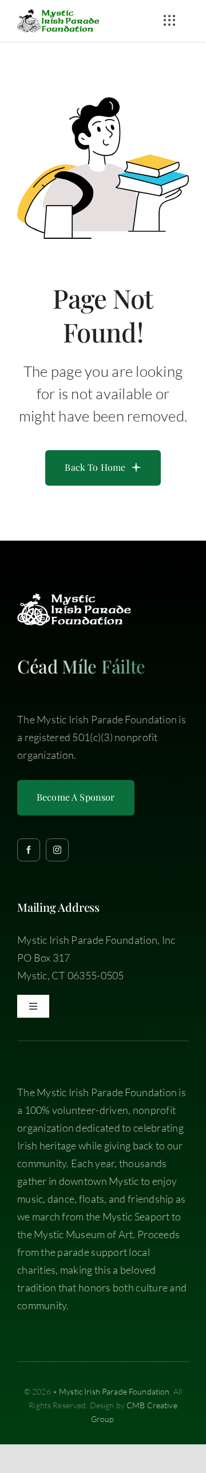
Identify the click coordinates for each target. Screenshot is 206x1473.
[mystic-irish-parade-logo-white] (74, 598)
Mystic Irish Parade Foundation (114, 1391)
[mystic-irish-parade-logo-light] (58, 14)
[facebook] (28, 849)
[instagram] (57, 849)
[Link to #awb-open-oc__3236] (169, 20)
